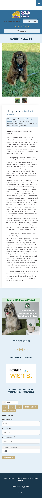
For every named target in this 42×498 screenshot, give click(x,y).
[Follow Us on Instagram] (24, 26)
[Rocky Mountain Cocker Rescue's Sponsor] (21, 317)
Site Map (21, 492)
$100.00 (26, 407)
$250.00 (34, 407)
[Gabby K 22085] (21, 69)
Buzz (27, 486)
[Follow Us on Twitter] (18, 26)
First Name (6, 420)
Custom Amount (9, 411)
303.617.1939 (31, 21)
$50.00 (19, 407)
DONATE (23, 31)
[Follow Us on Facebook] (15, 26)
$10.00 (5, 407)
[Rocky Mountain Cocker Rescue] (21, 14)
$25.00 (12, 407)
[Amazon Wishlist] (21, 373)
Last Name (6, 428)
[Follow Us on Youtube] (21, 26)
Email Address (7, 437)
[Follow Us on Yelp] (28, 26)
